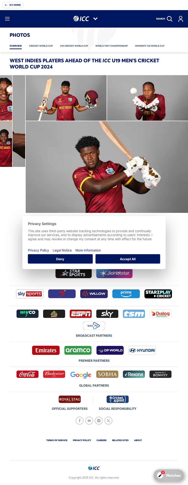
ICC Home (15, 4)
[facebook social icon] (79, 421)
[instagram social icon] (99, 421)
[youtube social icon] (89, 421)
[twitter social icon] (108, 421)
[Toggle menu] (7, 19)
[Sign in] (180, 19)
